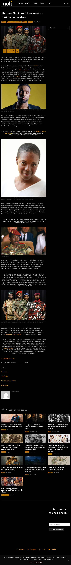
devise (36, 66)
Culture (4, 21)
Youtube (53, 549)
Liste (50, 431)
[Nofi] (8, 3)
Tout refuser (38, 562)
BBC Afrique (4, 385)
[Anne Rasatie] (5, 395)
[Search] (68, 28)
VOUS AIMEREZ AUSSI (7, 359)
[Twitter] (9, 51)
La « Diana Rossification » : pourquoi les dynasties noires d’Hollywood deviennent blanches (58, 448)
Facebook (21, 549)
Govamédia (4, 372)
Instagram (33, 549)
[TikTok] (39, 549)
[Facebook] (64, 3)
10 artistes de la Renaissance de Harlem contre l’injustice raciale (58, 427)
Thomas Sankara (24, 70)
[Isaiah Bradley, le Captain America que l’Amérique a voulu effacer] (12, 481)
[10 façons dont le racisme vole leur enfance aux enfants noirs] (12, 418)
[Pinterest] (13, 51)
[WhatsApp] (17, 51)
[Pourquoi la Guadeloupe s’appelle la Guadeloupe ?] (59, 460)
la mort (18, 76)
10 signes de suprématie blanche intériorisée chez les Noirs (34, 427)
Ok (31, 562)
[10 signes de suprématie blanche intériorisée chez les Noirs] (35, 418)
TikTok (43, 549)
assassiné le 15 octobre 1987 (13, 334)
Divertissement (11, 21)
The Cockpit (4, 376)
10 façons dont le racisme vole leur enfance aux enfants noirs (11, 426)
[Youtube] (49, 549)
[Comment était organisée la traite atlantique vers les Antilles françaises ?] (12, 438)
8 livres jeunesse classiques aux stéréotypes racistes (12, 469)
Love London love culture (8, 381)
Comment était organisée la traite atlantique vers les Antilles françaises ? (10, 447)
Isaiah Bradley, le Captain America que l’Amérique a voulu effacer (12, 490)
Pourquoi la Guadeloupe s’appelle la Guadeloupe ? (56, 469)
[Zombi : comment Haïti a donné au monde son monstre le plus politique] (35, 460)
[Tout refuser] (69, 560)
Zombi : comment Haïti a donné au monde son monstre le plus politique (35, 470)
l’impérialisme (8, 348)
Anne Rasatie (15, 391)
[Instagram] (67, 3)
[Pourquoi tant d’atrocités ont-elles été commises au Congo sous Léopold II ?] (35, 438)
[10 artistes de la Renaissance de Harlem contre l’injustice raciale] (59, 418)
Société (18, 21)
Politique (24, 21)
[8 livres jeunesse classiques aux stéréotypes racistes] (12, 460)
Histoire (30, 21)
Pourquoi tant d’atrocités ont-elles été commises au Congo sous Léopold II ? (35, 447)
